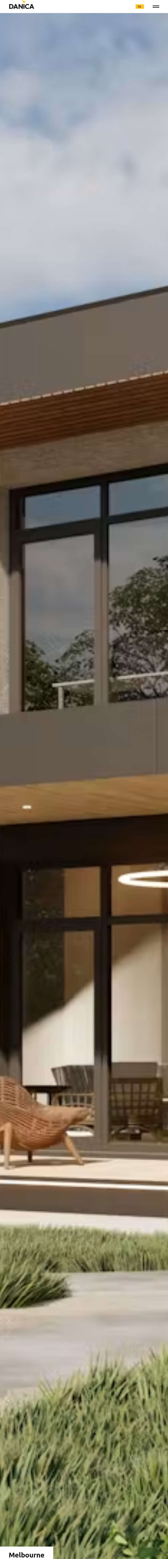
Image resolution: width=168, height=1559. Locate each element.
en (131, 6)
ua (123, 6)
